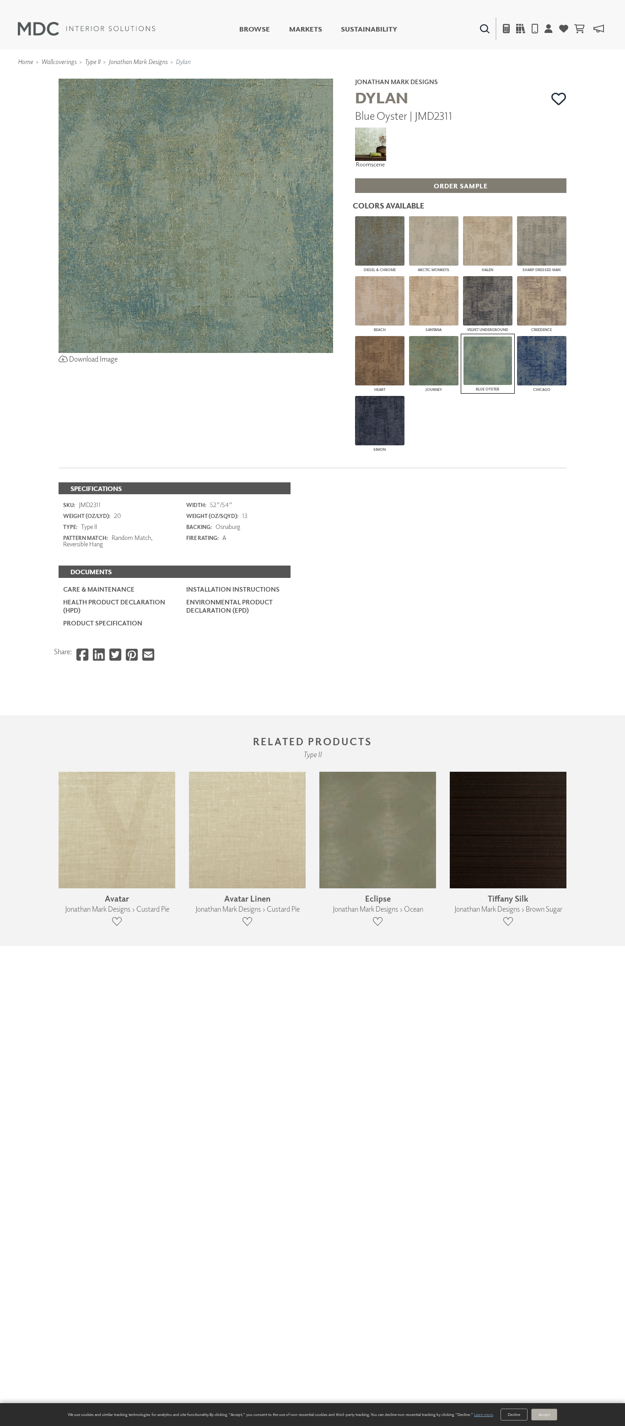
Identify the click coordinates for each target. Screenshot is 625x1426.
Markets (305, 29)
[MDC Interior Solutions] (86, 29)
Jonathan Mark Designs (137, 61)
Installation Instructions (233, 589)
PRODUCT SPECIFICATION (102, 623)
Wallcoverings (58, 61)
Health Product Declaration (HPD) (114, 606)
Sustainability (369, 29)
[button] (558, 98)
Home (25, 61)
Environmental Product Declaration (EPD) (229, 606)
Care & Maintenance (99, 589)
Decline (514, 1414)
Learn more (483, 1414)
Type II (92, 61)
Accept (544, 1414)
